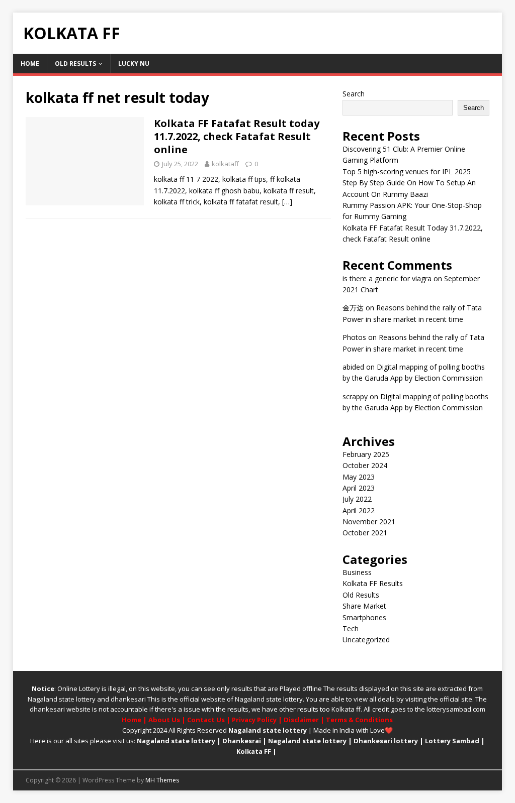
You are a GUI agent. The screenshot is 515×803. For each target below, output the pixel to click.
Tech (350, 628)
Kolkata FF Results (372, 583)
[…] (287, 201)
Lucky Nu (133, 63)
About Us (164, 719)
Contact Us (206, 719)
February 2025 (365, 454)
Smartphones (364, 617)
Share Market (364, 606)
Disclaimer (301, 719)
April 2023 (358, 488)
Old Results (75, 63)
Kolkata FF (253, 751)
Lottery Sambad (452, 740)
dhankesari (128, 699)
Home (30, 63)
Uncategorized (366, 639)
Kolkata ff (346, 709)
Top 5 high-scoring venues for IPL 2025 (406, 171)
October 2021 (364, 532)
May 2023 (358, 477)
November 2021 (368, 521)
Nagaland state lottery (62, 699)
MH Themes (162, 780)
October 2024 (364, 465)
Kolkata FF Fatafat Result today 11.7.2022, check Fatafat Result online (236, 136)
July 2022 (357, 499)
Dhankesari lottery (386, 740)
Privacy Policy (254, 719)
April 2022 (358, 510)
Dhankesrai (241, 740)
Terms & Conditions (359, 719)
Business (357, 572)
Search (353, 93)
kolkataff (225, 163)
